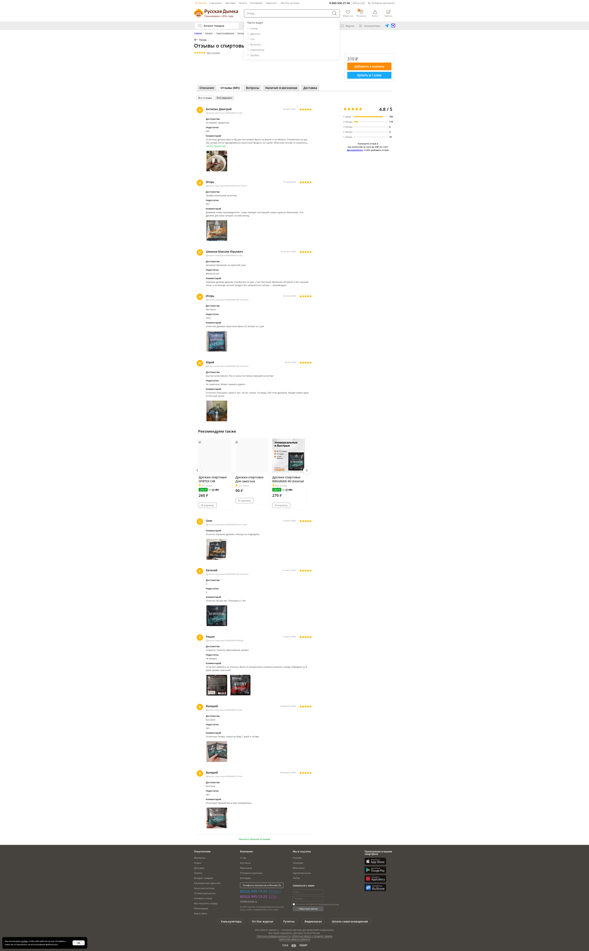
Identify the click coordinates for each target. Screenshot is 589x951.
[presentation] (197, 470)
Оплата (243, 3)
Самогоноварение (225, 33)
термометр (257, 50)
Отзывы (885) (230, 88)
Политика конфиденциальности (274, 936)
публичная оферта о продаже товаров (312, 936)
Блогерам (245, 878)
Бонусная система (204, 888)
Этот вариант (224, 98)
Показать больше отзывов (254, 839)
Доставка (231, 3)
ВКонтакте (298, 867)
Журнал (350, 25)
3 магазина (215, 3)
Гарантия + (272, 3)
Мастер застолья (290, 3)
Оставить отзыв (203, 898)
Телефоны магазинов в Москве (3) (262, 885)
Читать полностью (216, 146)
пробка (254, 55)
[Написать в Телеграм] (387, 25)
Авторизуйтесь (355, 150)
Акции (197, 862)
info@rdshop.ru (248, 901)
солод (254, 28)
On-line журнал (262, 921)
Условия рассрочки (205, 893)
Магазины (200, 857)
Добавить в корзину (369, 66)
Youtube (297, 857)
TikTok (296, 878)
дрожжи (255, 33)
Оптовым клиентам (251, 872)
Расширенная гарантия (207, 883)
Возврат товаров (203, 878)
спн (252, 39)
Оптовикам (256, 3)
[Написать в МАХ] (393, 25)
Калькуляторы (372, 25)
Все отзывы (205, 98)
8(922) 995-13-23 (253, 891)
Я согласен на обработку (317, 904)
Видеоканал (313, 921)
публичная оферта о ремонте (294, 939)
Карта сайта (200, 913)
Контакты (245, 862)
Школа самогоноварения (350, 921)
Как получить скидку (206, 903)
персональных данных (328, 904)
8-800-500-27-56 (339, 3)
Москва (202, 3)
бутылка (255, 44)
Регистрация (201, 908)
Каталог (209, 33)
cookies (24, 941)
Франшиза (246, 867)
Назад (202, 39)
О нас (243, 857)
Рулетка (288, 921)
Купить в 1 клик (369, 75)
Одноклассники (302, 872)
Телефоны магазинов (383, 3)
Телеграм (298, 862)
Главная (198, 33)
